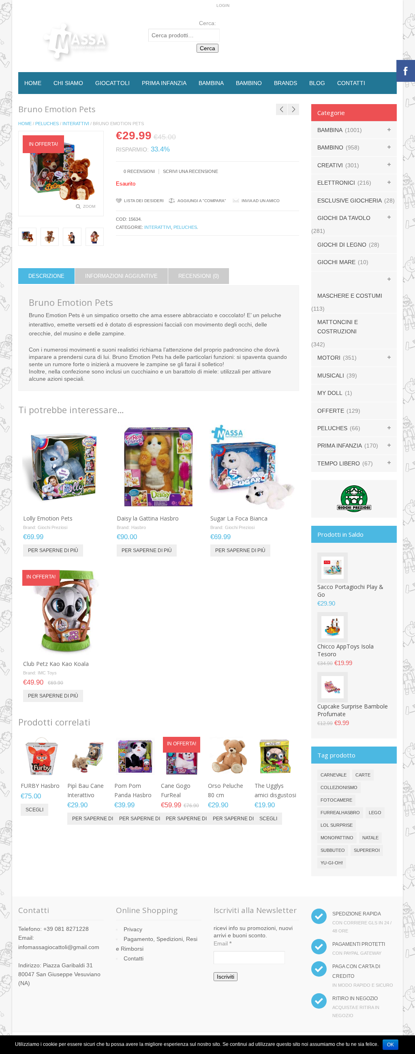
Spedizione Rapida (356, 914)
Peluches (47, 123)
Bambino (249, 83)
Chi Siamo (68, 83)
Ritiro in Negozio (355, 998)
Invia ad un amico (261, 200)
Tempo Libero (338, 463)
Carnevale (334, 774)
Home (32, 83)
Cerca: (207, 23)
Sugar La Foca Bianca (238, 518)
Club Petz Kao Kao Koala (56, 664)
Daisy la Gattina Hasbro (148, 518)
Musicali (330, 375)
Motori (328, 357)
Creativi (330, 165)
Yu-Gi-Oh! (332, 862)
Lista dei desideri (144, 200)
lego (375, 812)
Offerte (330, 411)
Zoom (89, 206)
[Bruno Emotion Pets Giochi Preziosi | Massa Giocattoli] (50, 237)
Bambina (211, 83)
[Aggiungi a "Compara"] (93, 501)
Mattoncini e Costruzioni (337, 326)
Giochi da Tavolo (343, 218)
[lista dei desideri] (79, 501)
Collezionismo (339, 787)
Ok (390, 1045)
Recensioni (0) (198, 276)
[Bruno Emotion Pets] (27, 237)
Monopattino (337, 837)
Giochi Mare (336, 262)
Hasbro (138, 527)
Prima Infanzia (164, 83)
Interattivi (75, 123)
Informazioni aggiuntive (121, 276)
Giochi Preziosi (52, 527)
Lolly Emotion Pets (48, 518)
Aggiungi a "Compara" (202, 200)
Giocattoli (112, 83)
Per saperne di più (53, 550)
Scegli (34, 810)
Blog (317, 83)
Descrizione (46, 276)
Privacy (133, 929)
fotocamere (336, 800)
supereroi (367, 850)
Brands (285, 83)
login (222, 5)
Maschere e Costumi (349, 295)
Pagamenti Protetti (358, 944)
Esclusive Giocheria (349, 200)
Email (222, 943)
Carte (362, 774)
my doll (329, 393)
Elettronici (336, 182)
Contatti (351, 83)
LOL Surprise (337, 825)
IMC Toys (47, 672)
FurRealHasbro (340, 812)
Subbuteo (333, 850)
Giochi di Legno (341, 244)
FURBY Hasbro (40, 785)
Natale (370, 837)
